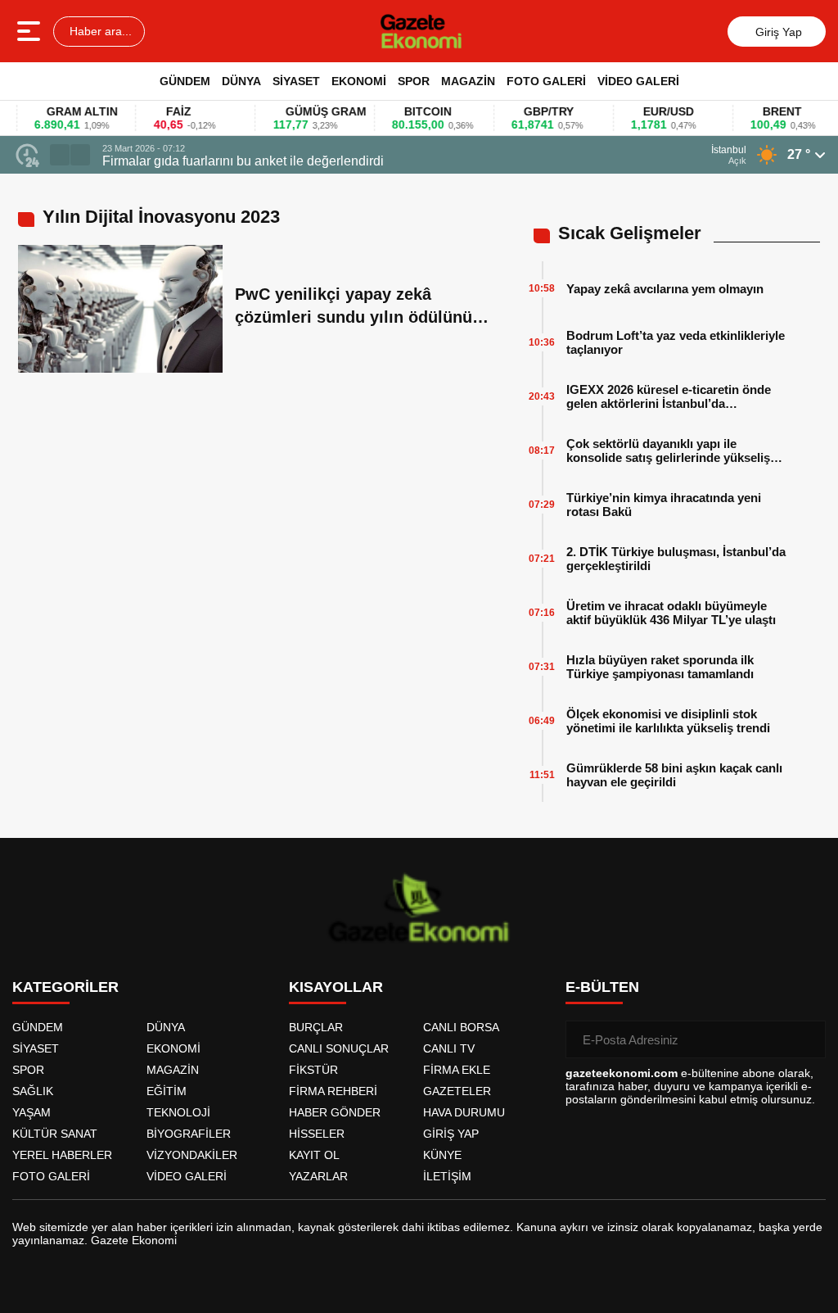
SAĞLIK (32, 1091)
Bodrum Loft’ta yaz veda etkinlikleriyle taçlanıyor (675, 342)
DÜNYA (241, 81)
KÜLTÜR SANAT (54, 1133)
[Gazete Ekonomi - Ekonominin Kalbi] (421, 31)
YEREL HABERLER (62, 1154)
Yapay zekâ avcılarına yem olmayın (665, 289)
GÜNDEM (185, 81)
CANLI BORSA (461, 1027)
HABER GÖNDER (335, 1112)
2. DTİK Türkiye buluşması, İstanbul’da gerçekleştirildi (676, 559)
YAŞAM (31, 1112)
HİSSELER (317, 1133)
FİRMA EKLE (456, 1069)
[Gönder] (807, 1039)
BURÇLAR (316, 1027)
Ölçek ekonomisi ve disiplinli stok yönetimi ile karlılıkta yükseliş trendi (668, 721)
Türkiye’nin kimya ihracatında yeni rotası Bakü (663, 504)
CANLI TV (449, 1048)
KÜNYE (442, 1154)
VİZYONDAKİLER (191, 1154)
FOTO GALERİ (546, 81)
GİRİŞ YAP (451, 1133)
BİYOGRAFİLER (188, 1133)
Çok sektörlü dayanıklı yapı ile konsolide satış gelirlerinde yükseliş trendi (668, 450)
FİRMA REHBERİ (333, 1091)
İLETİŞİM (447, 1176)
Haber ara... (99, 31)
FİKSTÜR (313, 1069)
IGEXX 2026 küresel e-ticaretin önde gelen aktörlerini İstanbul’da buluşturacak (668, 396)
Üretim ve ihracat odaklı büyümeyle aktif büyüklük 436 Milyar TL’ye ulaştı (671, 613)
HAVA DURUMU (464, 1112)
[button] (60, 154)
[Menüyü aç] (30, 31)
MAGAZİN (468, 81)
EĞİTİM (166, 1091)
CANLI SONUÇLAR (339, 1048)
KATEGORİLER (65, 987)
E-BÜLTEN (602, 987)
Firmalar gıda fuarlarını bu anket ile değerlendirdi (243, 161)
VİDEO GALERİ (638, 81)
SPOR (414, 81)
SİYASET (296, 81)
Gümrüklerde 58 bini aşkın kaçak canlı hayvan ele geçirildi (674, 775)
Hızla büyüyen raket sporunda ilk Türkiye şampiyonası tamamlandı (660, 667)
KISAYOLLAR (336, 987)
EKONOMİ (358, 81)
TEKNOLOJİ (178, 1112)
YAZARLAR (318, 1176)
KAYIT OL (314, 1154)
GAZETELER (457, 1091)
